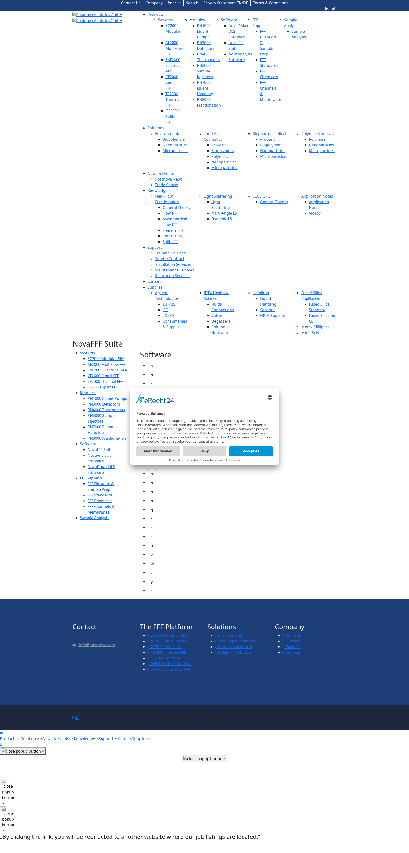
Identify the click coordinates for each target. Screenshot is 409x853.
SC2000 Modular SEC (173, 31)
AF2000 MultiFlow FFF (174, 48)
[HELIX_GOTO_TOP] (1, 744)
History (291, 641)
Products (155, 14)
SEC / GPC (261, 196)
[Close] (1, 733)
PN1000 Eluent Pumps (204, 31)
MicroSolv (310, 332)
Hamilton (261, 292)
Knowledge (157, 190)
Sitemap (292, 652)
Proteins (219, 145)
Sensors (267, 309)
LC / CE (169, 315)
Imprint (174, 2)
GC (165, 309)
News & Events (160, 173)
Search (192, 2)
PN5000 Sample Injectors (205, 71)
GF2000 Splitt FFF (172, 116)
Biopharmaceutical (269, 133)
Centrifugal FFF (176, 236)
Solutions (155, 128)
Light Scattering (218, 196)
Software (229, 20)
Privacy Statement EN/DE (225, 2)
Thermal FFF (173, 230)
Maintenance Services (174, 270)
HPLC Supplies (273, 315)
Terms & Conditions (270, 2)
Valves (217, 315)
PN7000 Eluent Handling (205, 88)
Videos (315, 213)
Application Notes (317, 196)
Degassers (220, 321)
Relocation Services (172, 275)
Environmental (168, 133)
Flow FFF (170, 213)
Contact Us (131, 2)
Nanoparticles (175, 145)
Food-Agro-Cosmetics (236, 641)
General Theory (176, 207)
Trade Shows (166, 184)
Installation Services (173, 264)
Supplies (155, 287)
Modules (197, 20)
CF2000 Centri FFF (171, 82)
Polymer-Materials (317, 133)
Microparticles (175, 150)
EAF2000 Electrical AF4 (173, 65)
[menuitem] (87, 353)
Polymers (219, 156)
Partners (292, 646)
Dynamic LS (221, 218)
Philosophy (295, 635)
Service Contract (169, 258)
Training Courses (170, 253)
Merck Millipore (315, 326)
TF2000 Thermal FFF (172, 99)
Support (154, 247)
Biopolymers (174, 139)
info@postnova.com (96, 644)
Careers (154, 281)
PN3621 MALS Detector (170, 663)
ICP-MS (169, 304)
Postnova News (169, 179)
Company (154, 2)
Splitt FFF (170, 241)
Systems (165, 20)
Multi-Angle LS (224, 213)
